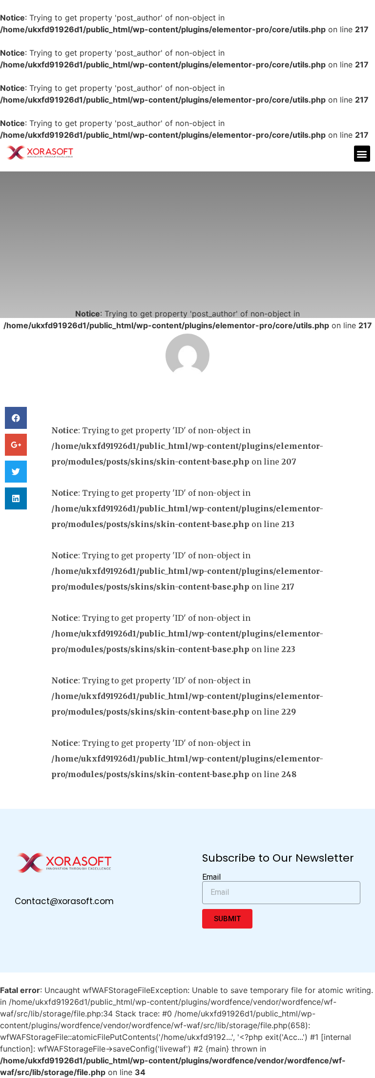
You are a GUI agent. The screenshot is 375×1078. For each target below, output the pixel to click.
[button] (362, 154)
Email (211, 877)
